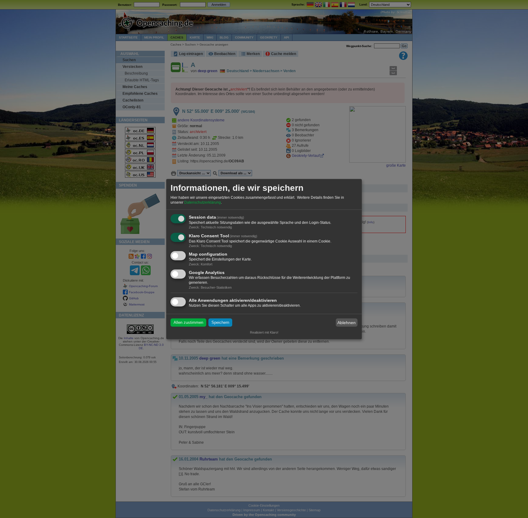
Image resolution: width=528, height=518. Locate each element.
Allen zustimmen (188, 322)
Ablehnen (346, 322)
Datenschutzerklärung (202, 202)
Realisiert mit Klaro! (264, 332)
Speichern (220, 322)
